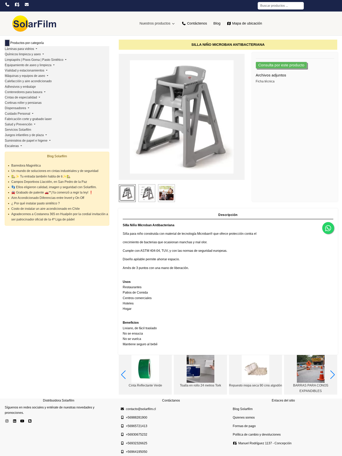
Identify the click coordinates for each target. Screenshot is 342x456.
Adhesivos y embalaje (20, 86)
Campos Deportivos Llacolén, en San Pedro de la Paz (49, 181)
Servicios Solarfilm (18, 129)
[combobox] (281, 6)
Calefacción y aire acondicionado (28, 81)
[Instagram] (7, 421)
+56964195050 (136, 451)
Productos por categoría (27, 43)
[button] (123, 374)
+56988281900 (136, 417)
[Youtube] (22, 421)
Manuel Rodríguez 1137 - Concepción (265, 443)
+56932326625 (136, 443)
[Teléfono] (7, 4)
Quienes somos (244, 417)
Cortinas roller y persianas (23, 102)
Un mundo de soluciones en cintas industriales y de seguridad (54, 171)
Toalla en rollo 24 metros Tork (200, 385)
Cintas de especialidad (21, 97)
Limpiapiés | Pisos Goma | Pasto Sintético (34, 59)
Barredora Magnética (26, 165)
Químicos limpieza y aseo (23, 54)
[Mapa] (16, 4)
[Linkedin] (14, 421)
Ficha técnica (265, 81)
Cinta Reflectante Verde (145, 385)
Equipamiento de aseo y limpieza (28, 65)
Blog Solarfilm (243, 409)
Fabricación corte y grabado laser (28, 119)
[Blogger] (30, 421)
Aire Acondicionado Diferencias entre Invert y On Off (47, 197)
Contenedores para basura (24, 92)
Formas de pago (244, 426)
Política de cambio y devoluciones (257, 434)
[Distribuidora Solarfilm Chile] (34, 23)
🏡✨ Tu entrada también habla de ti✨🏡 (40, 176)
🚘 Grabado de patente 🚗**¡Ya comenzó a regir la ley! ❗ (52, 192)
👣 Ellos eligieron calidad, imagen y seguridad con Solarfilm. (54, 187)
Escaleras (12, 146)
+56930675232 (136, 434)
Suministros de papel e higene (26, 140)
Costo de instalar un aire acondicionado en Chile (45, 208)
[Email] (26, 4)
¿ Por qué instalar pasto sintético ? (35, 203)
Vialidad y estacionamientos (25, 70)
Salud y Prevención (19, 124)
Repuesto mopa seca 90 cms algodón (255, 385)
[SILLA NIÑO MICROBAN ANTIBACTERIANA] (182, 116)
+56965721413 (136, 426)
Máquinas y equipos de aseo (25, 75)
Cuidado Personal (18, 113)
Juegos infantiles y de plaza (25, 135)
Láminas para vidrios (20, 49)
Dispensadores (16, 108)
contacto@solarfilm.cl (141, 409)
